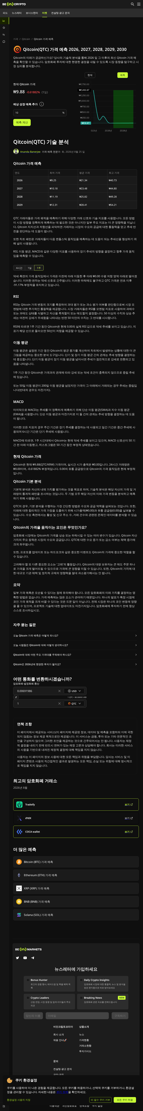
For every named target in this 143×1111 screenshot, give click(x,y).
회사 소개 (58, 1034)
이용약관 (54, 1105)
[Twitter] (17, 958)
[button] (75, 635)
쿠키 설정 (97, 1105)
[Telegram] (33, 958)
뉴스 (81, 1034)
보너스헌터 (32, 12)
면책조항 (84, 1105)
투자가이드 (85, 1051)
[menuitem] (4, 20)
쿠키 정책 (62, 1092)
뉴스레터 (17, 12)
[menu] (4, 31)
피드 (5, 12)
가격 (15, 39)
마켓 (44, 12)
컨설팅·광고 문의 (60, 12)
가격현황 (84, 1040)
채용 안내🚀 (60, 1040)
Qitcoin (26, 39)
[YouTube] (25, 958)
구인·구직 (58, 1074)
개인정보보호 (69, 1105)
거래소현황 (85, 1045)
